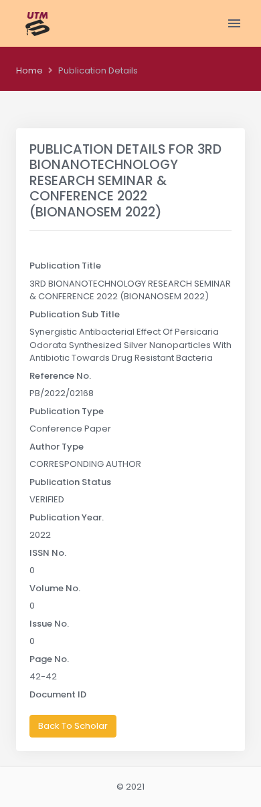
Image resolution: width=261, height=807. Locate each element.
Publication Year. (66, 517)
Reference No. (60, 375)
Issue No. (49, 623)
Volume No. (54, 588)
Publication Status (70, 482)
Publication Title (65, 265)
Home (29, 70)
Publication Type (66, 411)
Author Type (56, 446)
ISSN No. (47, 552)
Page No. (49, 659)
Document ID (57, 694)
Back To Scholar (73, 725)
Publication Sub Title (74, 314)
